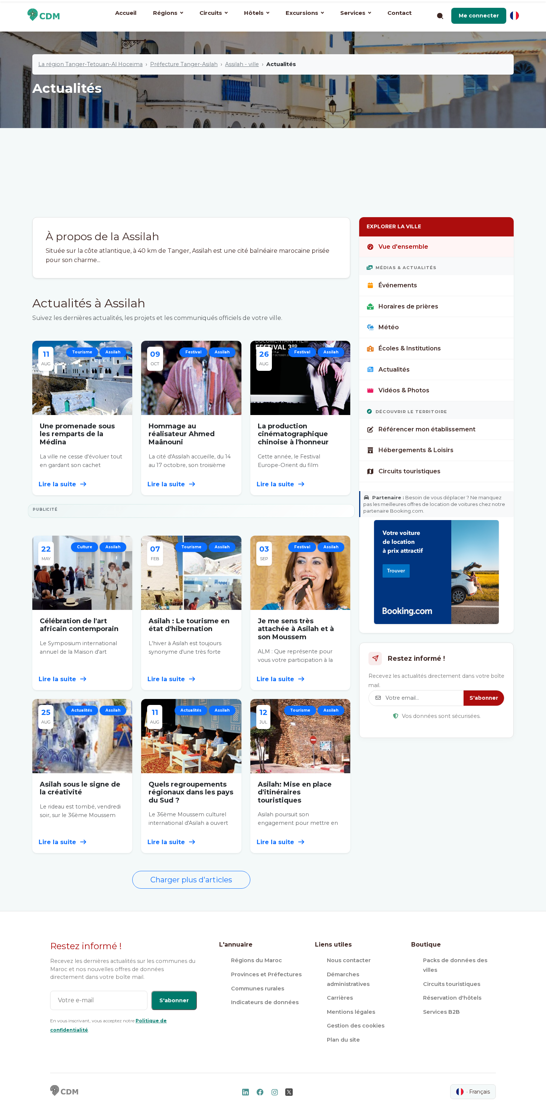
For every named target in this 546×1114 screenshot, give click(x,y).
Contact (399, 12)
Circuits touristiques (409, 471)
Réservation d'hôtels (452, 997)
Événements (397, 285)
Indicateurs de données (265, 1002)
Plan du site (343, 1039)
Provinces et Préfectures (266, 974)
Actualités (394, 369)
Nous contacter (349, 960)
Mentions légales (351, 1012)
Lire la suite (58, 484)
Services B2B (441, 1012)
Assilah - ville (242, 64)
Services (352, 12)
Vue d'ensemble (403, 246)
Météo (388, 327)
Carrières (340, 997)
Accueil (125, 12)
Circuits (210, 12)
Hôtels (254, 12)
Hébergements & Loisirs (416, 450)
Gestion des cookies (355, 1025)
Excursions (302, 12)
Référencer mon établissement (426, 429)
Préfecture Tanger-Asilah (184, 64)
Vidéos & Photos (403, 390)
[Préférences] (514, 15)
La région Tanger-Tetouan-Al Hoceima (90, 64)
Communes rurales (257, 988)
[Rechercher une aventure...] (440, 15)
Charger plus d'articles (191, 879)
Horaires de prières (408, 306)
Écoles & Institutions (409, 348)
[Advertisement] (273, 161)
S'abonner (483, 698)
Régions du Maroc (256, 960)
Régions (165, 12)
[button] (478, 15)
